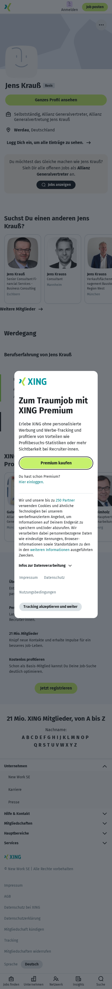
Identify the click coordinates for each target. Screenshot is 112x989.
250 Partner (65, 500)
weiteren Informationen (50, 550)
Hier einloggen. (31, 482)
